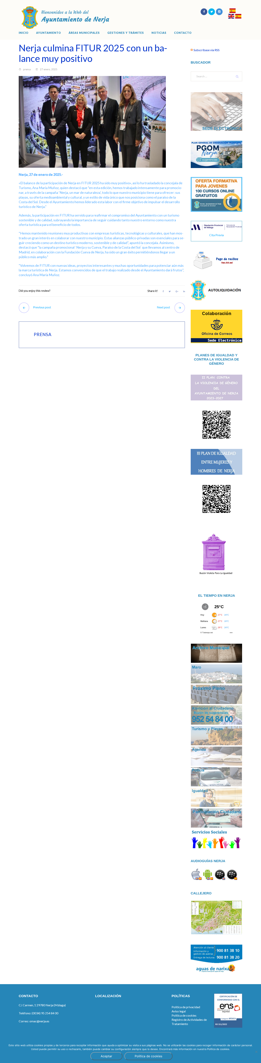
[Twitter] (211, 11)
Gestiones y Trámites (125, 33)
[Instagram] (219, 11)
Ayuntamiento (48, 33)
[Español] (232, 11)
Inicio (23, 33)
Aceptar (106, 1056)
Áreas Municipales (84, 33)
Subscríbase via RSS (207, 50)
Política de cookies (184, 1015)
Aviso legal (179, 1011)
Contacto (183, 33)
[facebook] (204, 11)
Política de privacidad (186, 1007)
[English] (231, 16)
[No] (256, 1052)
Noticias (159, 33)
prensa (27, 69)
